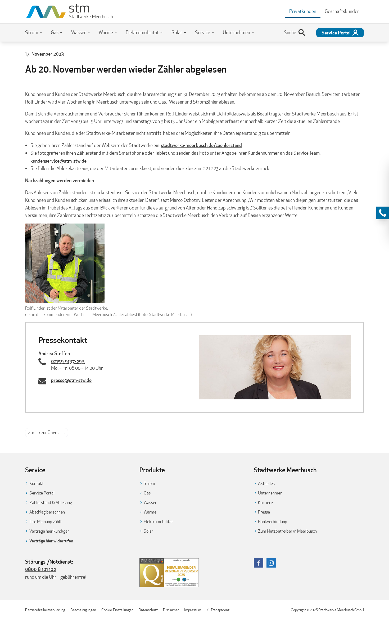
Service (202, 32)
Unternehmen (236, 32)
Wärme (106, 32)
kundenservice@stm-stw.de (58, 161)
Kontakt (36, 483)
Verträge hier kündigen (49, 531)
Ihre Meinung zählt (45, 521)
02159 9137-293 (68, 361)
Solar (176, 32)
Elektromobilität (142, 32)
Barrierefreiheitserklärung (45, 610)
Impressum (192, 610)
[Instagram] (271, 563)
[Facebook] (258, 563)
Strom (31, 32)
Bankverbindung (272, 521)
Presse (264, 512)
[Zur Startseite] (69, 11)
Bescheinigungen (83, 610)
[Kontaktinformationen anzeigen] (382, 213)
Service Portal (42, 493)
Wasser (78, 32)
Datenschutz (148, 610)
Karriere (265, 502)
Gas (54, 32)
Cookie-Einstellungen (117, 610)
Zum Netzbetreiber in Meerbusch (287, 531)
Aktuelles (266, 483)
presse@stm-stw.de (71, 380)
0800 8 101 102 (40, 569)
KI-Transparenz (217, 610)
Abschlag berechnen (47, 512)
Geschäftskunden (342, 11)
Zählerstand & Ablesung (50, 502)
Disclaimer (171, 610)
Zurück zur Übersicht (46, 432)
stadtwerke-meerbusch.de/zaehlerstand (201, 145)
